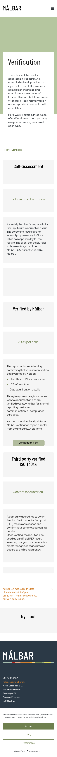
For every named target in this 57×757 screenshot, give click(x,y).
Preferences (28, 743)
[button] (52, 8)
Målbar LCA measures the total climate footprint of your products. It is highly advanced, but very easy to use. (20, 594)
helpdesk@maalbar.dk (13, 682)
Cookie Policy (20, 751)
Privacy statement (34, 751)
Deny (28, 734)
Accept (28, 726)
